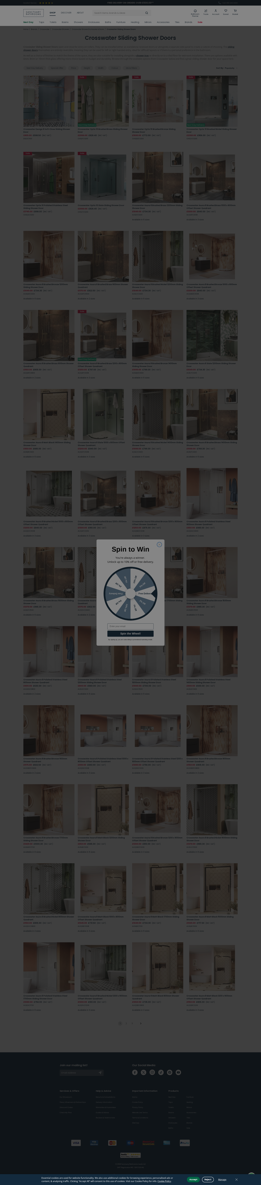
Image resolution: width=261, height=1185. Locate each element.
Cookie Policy (164, 1181)
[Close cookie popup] (236, 1179)
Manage (222, 1179)
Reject (207, 1179)
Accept (193, 1179)
